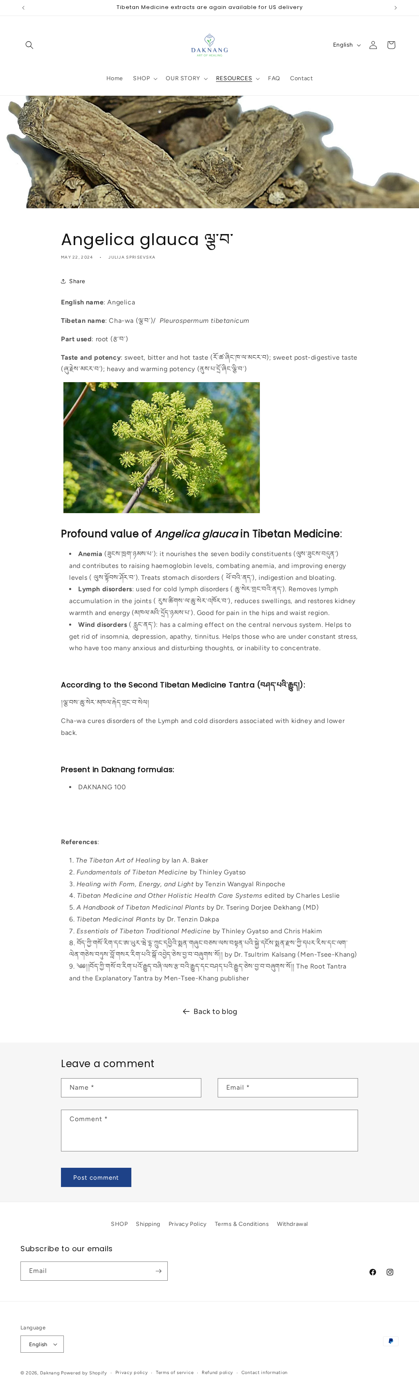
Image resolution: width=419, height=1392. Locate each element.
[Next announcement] (396, 8)
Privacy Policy (188, 1224)
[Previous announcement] (23, 8)
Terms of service (175, 1372)
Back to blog (215, 1011)
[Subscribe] (158, 1271)
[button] (29, 45)
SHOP (119, 1224)
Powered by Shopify (84, 1373)
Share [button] (77, 281)
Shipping (148, 1224)
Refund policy (217, 1372)
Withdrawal (292, 1224)
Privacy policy (131, 1372)
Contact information (264, 1372)
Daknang (50, 1373)
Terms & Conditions (242, 1224)
